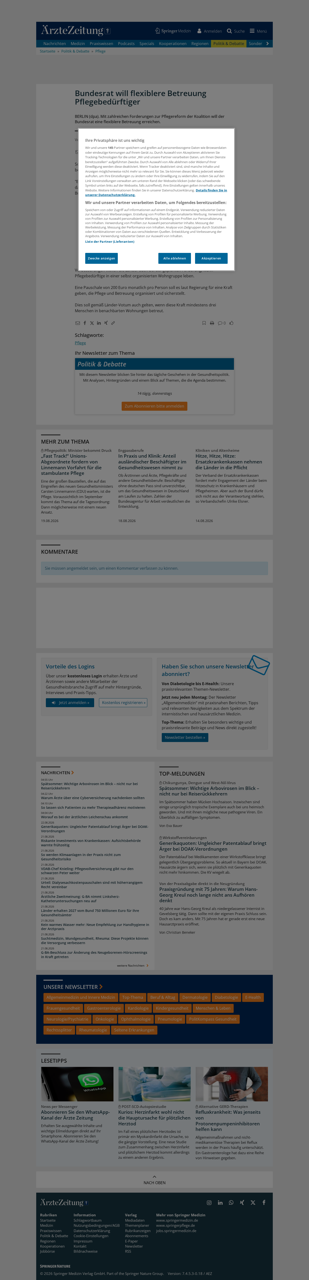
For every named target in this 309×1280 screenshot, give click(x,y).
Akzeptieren (211, 258)
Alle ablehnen (174, 258)
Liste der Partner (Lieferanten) (109, 241)
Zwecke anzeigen (101, 258)
